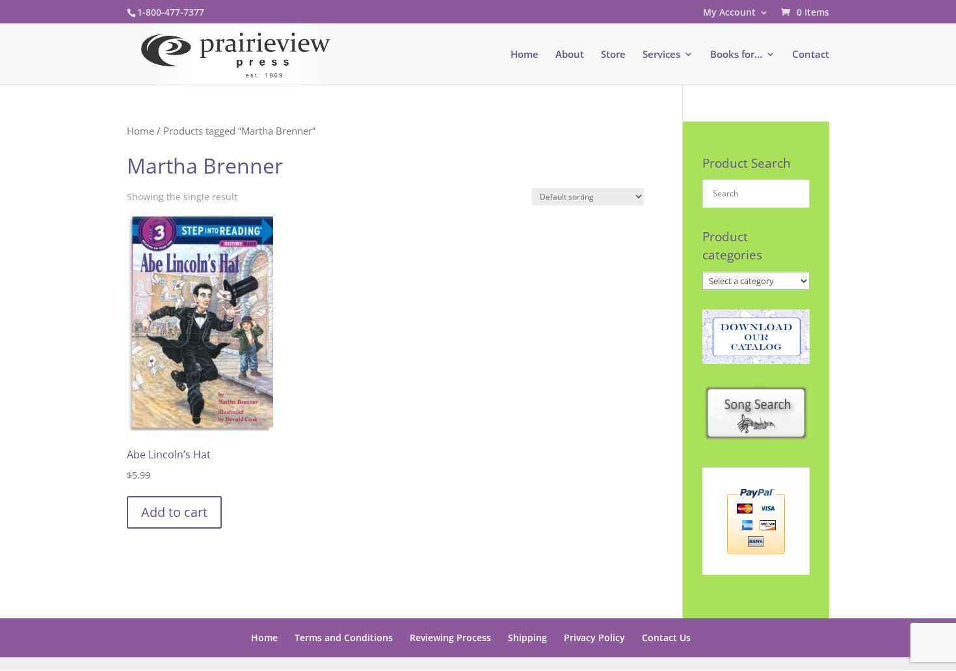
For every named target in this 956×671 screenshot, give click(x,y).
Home (524, 54)
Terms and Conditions (344, 637)
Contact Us (666, 637)
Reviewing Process (450, 637)
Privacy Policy (594, 637)
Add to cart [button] (174, 512)
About (569, 54)
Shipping (527, 637)
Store (613, 54)
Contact (810, 54)
